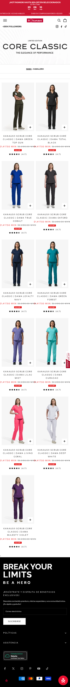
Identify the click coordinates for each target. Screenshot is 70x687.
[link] (35, 5)
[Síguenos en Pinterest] (30, 668)
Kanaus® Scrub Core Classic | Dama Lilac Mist (17, 374)
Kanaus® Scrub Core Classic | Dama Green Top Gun (18, 139)
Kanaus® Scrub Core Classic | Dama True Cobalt (17, 217)
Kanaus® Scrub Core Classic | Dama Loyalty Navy (18, 296)
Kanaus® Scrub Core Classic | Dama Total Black (52, 139)
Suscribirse (14, 621)
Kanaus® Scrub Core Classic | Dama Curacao (52, 374)
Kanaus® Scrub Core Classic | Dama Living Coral (18, 453)
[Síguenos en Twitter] (13, 668)
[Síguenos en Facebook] (5, 668)
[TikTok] (65, 26)
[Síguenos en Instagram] (21, 668)
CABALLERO (38, 69)
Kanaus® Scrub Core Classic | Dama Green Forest (52, 296)
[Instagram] (57, 26)
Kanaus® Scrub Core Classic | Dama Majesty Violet (17, 531)
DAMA (29, 69)
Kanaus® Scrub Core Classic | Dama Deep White (52, 453)
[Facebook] (61, 26)
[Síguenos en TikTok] (47, 668)
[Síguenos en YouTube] (38, 668)
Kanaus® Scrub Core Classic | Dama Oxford (52, 216)
